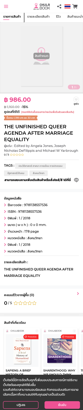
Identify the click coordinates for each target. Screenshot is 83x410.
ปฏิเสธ (21, 405)
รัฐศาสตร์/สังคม (15, 173)
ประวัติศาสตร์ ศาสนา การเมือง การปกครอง (40, 165)
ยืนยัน (62, 405)
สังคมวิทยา (38, 173)
